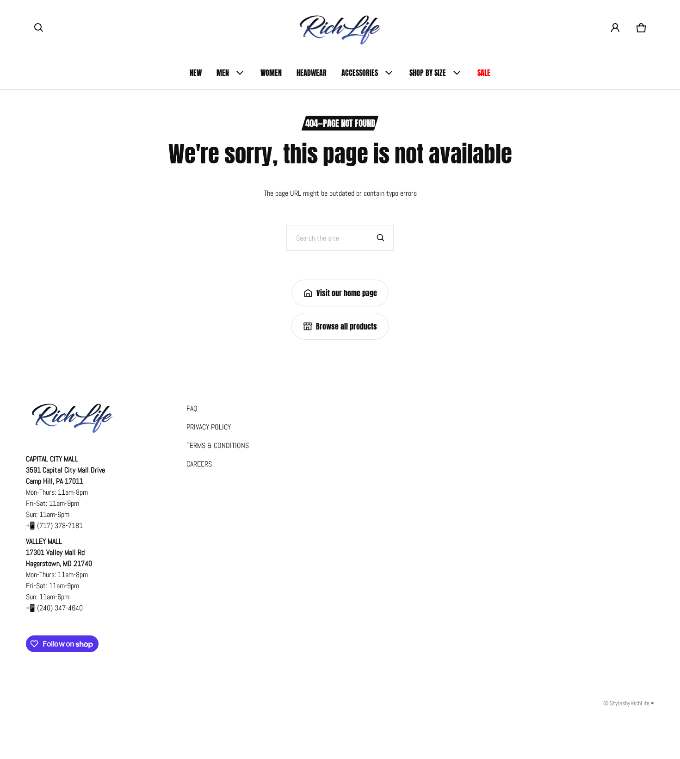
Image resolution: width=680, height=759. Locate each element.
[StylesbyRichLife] (340, 28)
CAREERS (199, 464)
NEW (196, 72)
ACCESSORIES (359, 72)
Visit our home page (346, 293)
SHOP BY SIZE (427, 72)
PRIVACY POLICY (208, 427)
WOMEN (271, 72)
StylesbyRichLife (629, 703)
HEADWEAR (312, 72)
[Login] (615, 28)
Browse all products (346, 326)
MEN (222, 72)
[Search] (381, 238)
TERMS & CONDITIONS (217, 445)
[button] (39, 28)
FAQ (192, 408)
